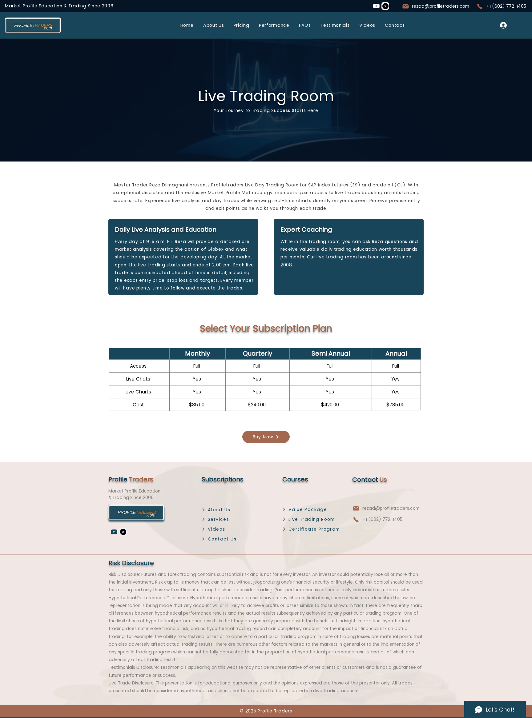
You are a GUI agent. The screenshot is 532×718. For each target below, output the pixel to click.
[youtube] (376, 6)
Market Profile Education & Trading (46, 6)
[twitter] (385, 6)
